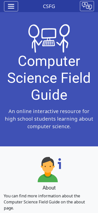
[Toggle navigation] (11, 6)
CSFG (49, 6)
